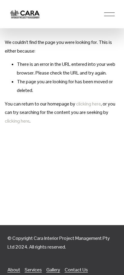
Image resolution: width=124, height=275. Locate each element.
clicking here (88, 104)
